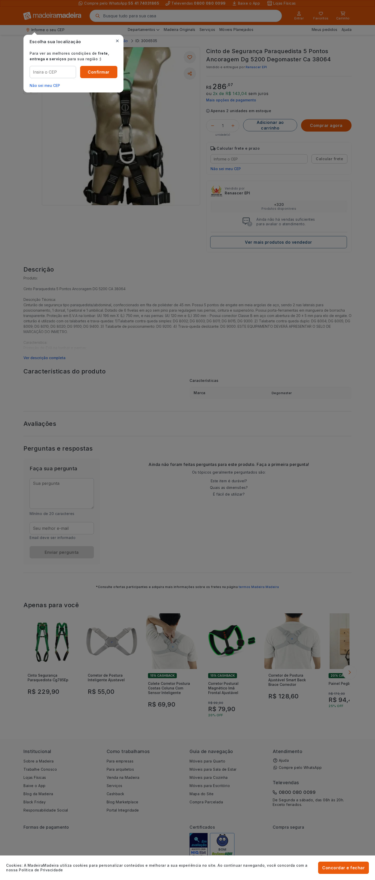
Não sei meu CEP (45, 85)
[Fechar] (117, 41)
